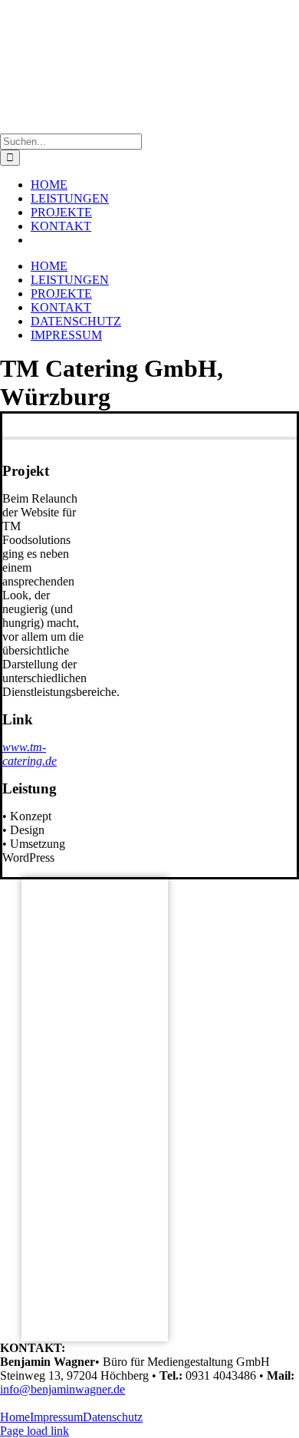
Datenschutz (113, 1416)
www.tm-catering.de (29, 753)
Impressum (56, 1416)
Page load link (34, 1430)
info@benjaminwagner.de (62, 1389)
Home (15, 1416)
